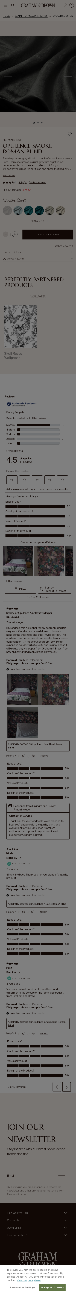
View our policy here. (29, 1280)
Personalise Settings (22, 1287)
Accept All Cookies (52, 1287)
